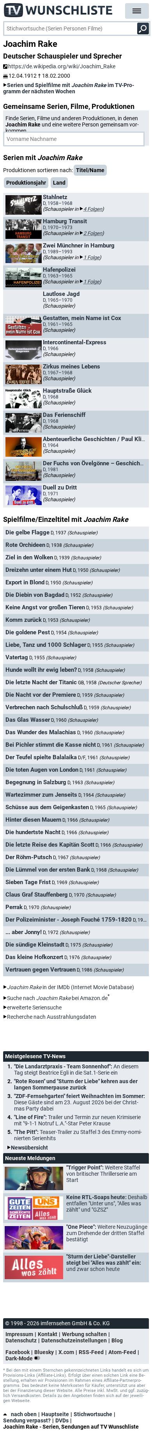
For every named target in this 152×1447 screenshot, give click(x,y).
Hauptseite (55, 1414)
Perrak (14, 907)
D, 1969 (75, 882)
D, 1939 (77, 558)
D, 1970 (92, 895)
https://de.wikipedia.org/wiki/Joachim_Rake (61, 66)
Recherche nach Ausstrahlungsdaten (51, 1017)
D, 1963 (90, 782)
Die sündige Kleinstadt (34, 944)
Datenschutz (21, 1340)
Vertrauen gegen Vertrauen (40, 969)
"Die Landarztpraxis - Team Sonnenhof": (76, 1069)
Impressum (19, 1334)
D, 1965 (113, 807)
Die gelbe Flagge (27, 532)
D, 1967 (76, 857)
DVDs (62, 1420)
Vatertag (16, 657)
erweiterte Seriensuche (34, 1007)
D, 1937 (74, 533)
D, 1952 (88, 595)
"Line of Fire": (77, 1120)
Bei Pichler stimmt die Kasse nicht (50, 744)
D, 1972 (66, 932)
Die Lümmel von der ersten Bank (47, 869)
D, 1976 (87, 957)
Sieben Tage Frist (28, 882)
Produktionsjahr (26, 183)
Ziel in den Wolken (29, 557)
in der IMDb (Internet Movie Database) (70, 987)
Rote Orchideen (25, 544)
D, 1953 (109, 607)
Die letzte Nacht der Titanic (41, 682)
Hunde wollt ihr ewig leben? (41, 669)
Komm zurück (23, 619)
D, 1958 (101, 670)
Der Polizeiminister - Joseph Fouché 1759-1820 (68, 919)
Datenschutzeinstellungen (74, 1340)
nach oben (24, 1414)
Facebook (17, 1352)
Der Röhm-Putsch (28, 857)
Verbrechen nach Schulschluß (44, 707)
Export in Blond (24, 582)
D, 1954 (74, 632)
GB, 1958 (109, 682)
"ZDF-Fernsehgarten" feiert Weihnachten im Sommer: (79, 1102)
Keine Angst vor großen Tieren (45, 607)
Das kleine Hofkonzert (34, 957)
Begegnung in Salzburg (35, 782)
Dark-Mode (19, 1358)
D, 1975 (88, 945)
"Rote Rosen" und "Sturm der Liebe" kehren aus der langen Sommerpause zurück (76, 1084)
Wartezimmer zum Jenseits (41, 794)
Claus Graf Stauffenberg (36, 894)
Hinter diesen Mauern (33, 819)
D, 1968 (114, 870)
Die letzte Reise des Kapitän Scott (49, 844)
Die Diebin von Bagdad (34, 594)
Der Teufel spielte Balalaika (41, 757)
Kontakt (47, 1334)
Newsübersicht (29, 1147)
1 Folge (91, 257)
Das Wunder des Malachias (40, 732)
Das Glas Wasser (27, 719)
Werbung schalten (84, 1334)
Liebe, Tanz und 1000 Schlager (45, 644)
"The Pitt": (78, 1135)
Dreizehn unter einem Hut (38, 569)
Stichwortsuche (93, 1414)
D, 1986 (100, 970)
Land (59, 183)
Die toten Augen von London (41, 769)
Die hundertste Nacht (32, 832)
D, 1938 (69, 545)
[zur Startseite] (58, 8)
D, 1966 (85, 820)
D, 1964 (101, 795)
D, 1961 (120, 745)
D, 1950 (96, 570)
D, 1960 (74, 720)
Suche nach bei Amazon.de (57, 998)
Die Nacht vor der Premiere (40, 694)
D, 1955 (110, 645)
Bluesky (44, 1352)
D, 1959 (100, 695)
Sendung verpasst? (27, 1420)
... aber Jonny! (23, 932)
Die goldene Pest (27, 632)
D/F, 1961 (103, 757)
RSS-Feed (91, 1352)
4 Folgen (92, 209)
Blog (117, 1340)
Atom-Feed (122, 1352)
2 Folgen (92, 233)
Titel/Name (90, 170)
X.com (66, 1352)
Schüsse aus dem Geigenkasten (47, 807)
